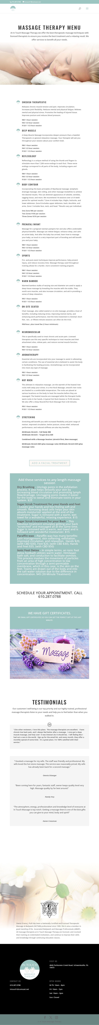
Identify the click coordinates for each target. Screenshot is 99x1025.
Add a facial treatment (49, 463)
